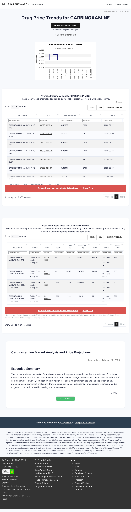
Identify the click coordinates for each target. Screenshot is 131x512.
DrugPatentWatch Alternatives (13, 486)
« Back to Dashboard (65, 34)
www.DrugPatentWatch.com (48, 476)
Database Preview (83, 473)
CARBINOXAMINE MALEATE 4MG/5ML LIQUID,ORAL (17, 285)
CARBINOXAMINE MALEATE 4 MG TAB (22, 126)
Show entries (15, 106)
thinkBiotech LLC (10, 463)
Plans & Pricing (121, 4)
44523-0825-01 (46, 125)
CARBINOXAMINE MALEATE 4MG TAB (16, 259)
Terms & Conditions (9, 479)
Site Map (5, 483)
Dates (106, 248)
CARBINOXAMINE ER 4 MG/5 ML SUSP (21, 135)
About (78, 463)
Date (113, 115)
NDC (48, 115)
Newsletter (37, 4)
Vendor (34, 248)
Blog (77, 466)
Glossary (120, 102)
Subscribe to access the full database (58, 188)
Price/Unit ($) (70, 115)
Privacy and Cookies (10, 476)
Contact (109, 4)
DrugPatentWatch (15, 4)
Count (58, 248)
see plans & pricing (85, 422)
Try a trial (66, 422)
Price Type (117, 246)
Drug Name (22, 115)
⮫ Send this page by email (65, 25)
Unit (91, 115)
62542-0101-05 (46, 134)
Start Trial (88, 188)
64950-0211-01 (46, 142)
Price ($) (70, 246)
